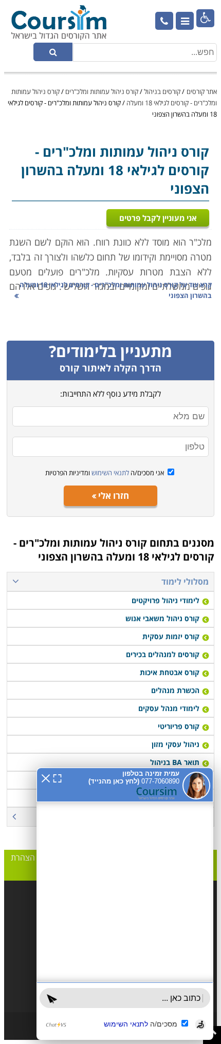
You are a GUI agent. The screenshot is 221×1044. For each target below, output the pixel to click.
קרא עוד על (116, 290)
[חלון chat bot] (124, 904)
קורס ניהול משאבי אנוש (162, 618)
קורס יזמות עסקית (170, 636)
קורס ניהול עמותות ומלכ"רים (101, 91)
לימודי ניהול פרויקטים (165, 600)
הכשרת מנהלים (175, 690)
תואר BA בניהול (174, 762)
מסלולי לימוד (185, 581)
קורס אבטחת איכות (169, 672)
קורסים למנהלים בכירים (162, 654)
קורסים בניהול (162, 91)
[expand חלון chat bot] (57, 777)
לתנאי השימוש (109, 472)
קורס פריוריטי (178, 726)
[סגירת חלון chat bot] (46, 777)
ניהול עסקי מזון (175, 744)
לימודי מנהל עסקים (168, 708)
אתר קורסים (202, 91)
